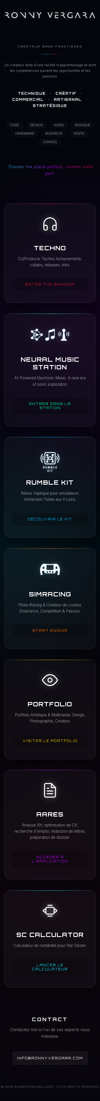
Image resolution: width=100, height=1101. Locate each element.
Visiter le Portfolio (50, 741)
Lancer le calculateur (50, 967)
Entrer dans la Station (50, 406)
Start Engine (50, 631)
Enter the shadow (50, 284)
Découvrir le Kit (50, 519)
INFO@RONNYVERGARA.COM (50, 1058)
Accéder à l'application (50, 859)
